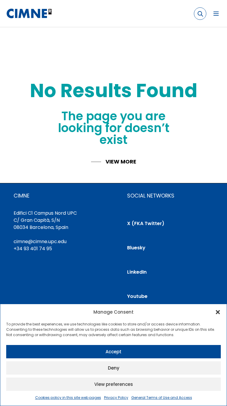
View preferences (113, 384)
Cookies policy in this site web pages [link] (68, 397)
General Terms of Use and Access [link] (161, 397)
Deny (113, 368)
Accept (113, 352)
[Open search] (200, 13)
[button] (218, 312)
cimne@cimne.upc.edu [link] (40, 241)
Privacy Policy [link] (116, 397)
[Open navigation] (216, 13)
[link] (29, 14)
